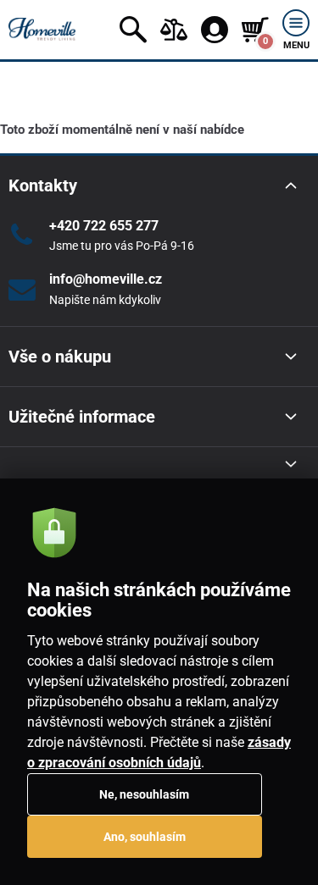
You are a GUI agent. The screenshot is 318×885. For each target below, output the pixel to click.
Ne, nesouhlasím (144, 794)
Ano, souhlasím (144, 837)
